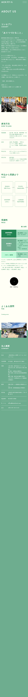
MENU (25, 2)
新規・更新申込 (14, 287)
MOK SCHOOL (7, 2)
